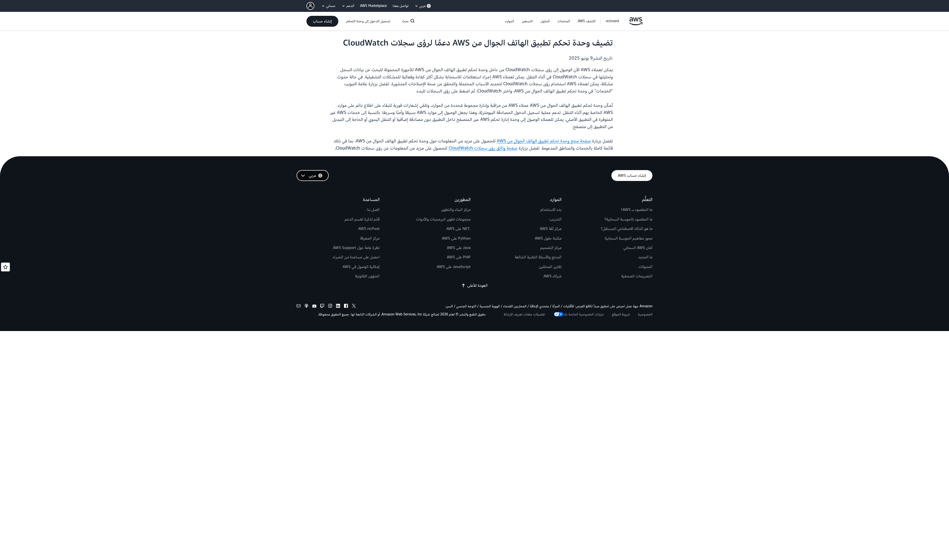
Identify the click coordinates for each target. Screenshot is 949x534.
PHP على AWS (459, 257)
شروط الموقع (621, 314)
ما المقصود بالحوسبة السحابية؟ (628, 219)
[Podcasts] (306, 307)
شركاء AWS (552, 276)
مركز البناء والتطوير (456, 210)
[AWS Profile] (310, 6)
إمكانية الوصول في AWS (361, 267)
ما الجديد (645, 257)
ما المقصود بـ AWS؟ (636, 210)
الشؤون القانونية (367, 276)
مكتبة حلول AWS (548, 238)
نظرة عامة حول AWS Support (356, 248)
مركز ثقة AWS (550, 229)
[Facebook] (346, 307)
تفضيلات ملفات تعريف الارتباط (524, 314)
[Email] (299, 307)
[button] (587, 21)
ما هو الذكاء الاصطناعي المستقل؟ (626, 229)
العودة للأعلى (477, 285)
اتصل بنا (373, 210)
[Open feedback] (5, 267)
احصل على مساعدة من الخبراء (356, 257)
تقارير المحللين (550, 267)
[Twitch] (322, 307)
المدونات (645, 267)
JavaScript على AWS (454, 267)
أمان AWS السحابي (637, 248)
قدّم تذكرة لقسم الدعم (362, 219)
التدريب (555, 219)
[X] (354, 307)
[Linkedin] (338, 307)
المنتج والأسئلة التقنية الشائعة (538, 257)
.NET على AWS (458, 229)
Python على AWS (456, 238)
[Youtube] (314, 307)
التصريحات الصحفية (636, 276)
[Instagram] (330, 307)
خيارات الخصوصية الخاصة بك (583, 314)
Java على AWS (459, 248)
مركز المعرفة (370, 238)
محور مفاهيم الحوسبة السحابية (628, 238)
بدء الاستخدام (550, 210)
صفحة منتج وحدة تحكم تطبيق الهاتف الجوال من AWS (544, 141)
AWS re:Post (369, 229)
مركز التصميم (550, 248)
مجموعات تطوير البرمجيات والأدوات (443, 219)
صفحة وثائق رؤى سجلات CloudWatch (483, 148)
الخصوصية (645, 314)
